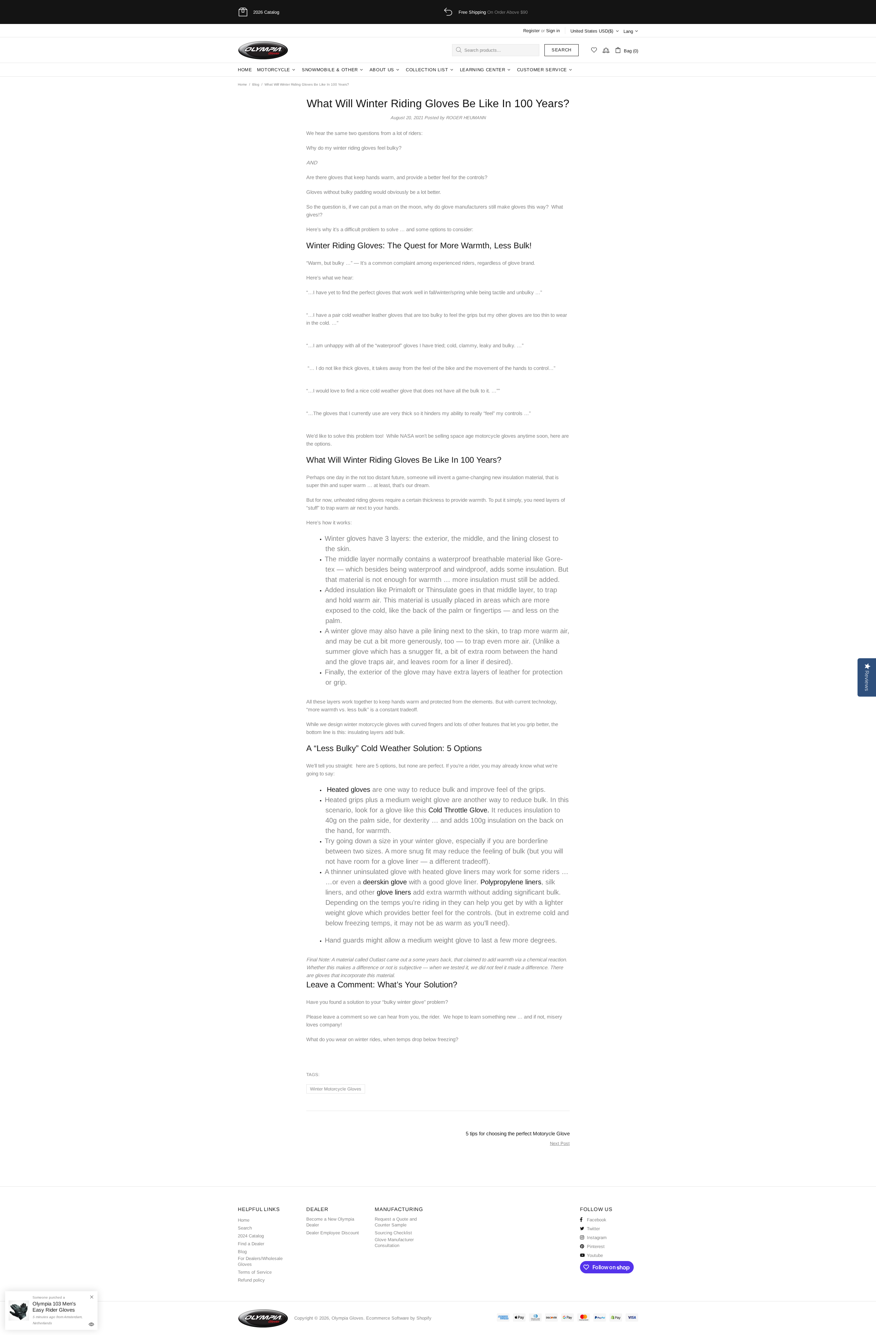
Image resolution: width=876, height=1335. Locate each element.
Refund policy (251, 1280)
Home (242, 84)
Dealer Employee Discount (332, 1232)
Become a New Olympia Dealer (330, 1222)
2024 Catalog (251, 1235)
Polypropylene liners (510, 882)
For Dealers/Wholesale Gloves (260, 1261)
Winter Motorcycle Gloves (335, 1088)
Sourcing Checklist (393, 1232)
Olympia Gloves (263, 50)
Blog (255, 84)
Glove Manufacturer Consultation (394, 1242)
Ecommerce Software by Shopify (398, 1318)
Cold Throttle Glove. (458, 810)
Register (531, 30)
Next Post (560, 1143)
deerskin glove (385, 882)
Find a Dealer (251, 1243)
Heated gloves (348, 789)
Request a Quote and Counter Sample (396, 1222)
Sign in (553, 30)
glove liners (394, 892)
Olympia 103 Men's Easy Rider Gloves (54, 1307)
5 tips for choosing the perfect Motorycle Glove (518, 1133)
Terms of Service (255, 1272)
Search (561, 49)
